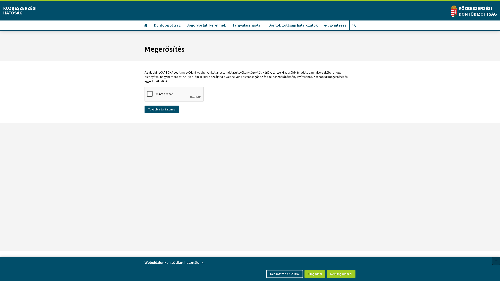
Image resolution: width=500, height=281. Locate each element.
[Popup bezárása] (496, 261)
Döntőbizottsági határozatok (293, 25)
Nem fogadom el (341, 274)
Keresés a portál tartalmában (354, 25)
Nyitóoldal (146, 25)
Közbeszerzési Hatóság (20, 10)
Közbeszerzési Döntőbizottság (478, 11)
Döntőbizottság (167, 25)
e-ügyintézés (335, 25)
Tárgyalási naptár (247, 25)
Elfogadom (315, 274)
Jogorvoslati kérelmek (206, 25)
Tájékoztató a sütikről (285, 274)
